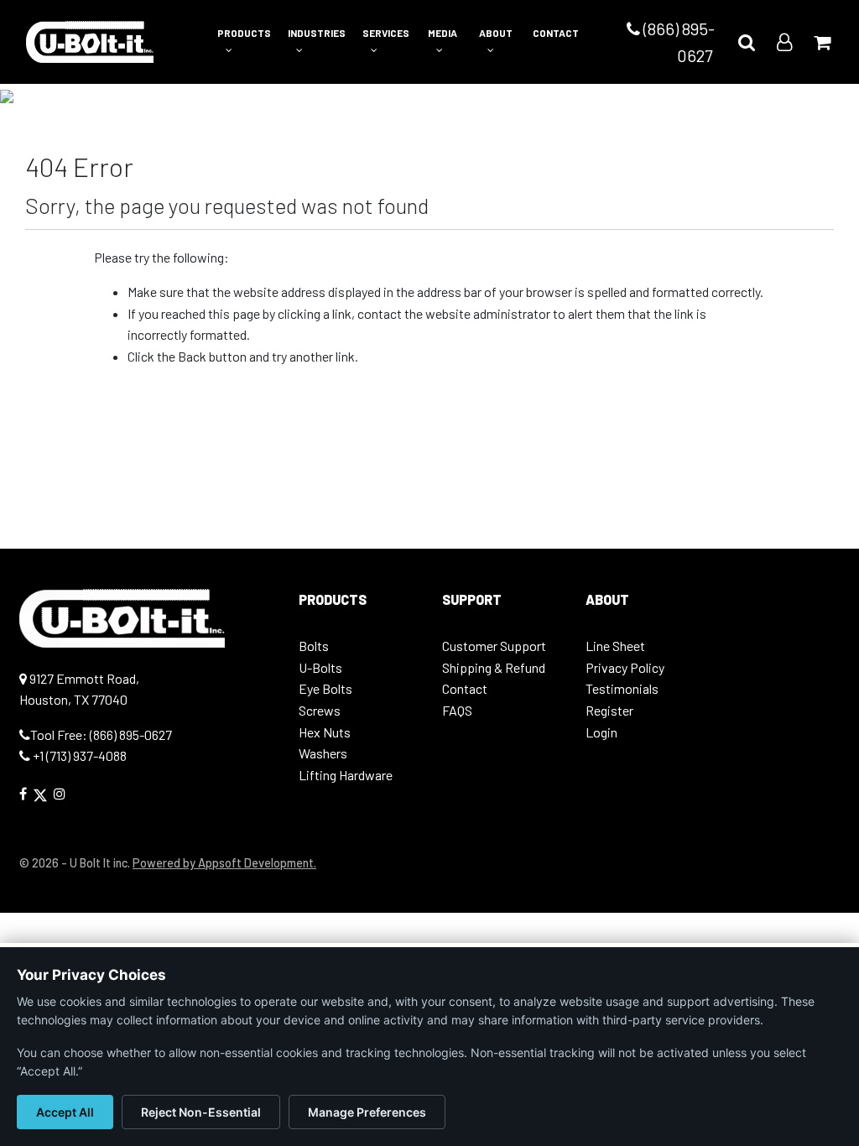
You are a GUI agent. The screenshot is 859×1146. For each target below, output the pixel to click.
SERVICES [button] (385, 33)
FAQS (457, 710)
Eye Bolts (325, 688)
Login (601, 732)
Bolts (314, 646)
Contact (464, 688)
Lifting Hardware (346, 775)
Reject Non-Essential (201, 1112)
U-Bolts (320, 667)
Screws (320, 710)
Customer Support (494, 646)
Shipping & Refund (493, 667)
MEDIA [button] (442, 33)
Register (609, 710)
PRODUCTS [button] (244, 33)
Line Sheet (615, 646)
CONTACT (556, 33)
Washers (323, 753)
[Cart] (822, 41)
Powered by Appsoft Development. (224, 863)
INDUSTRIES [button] (317, 33)
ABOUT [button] (496, 33)
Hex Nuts (325, 732)
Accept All (65, 1112)
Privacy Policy (625, 667)
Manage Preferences (367, 1112)
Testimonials (622, 688)
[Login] (784, 41)
